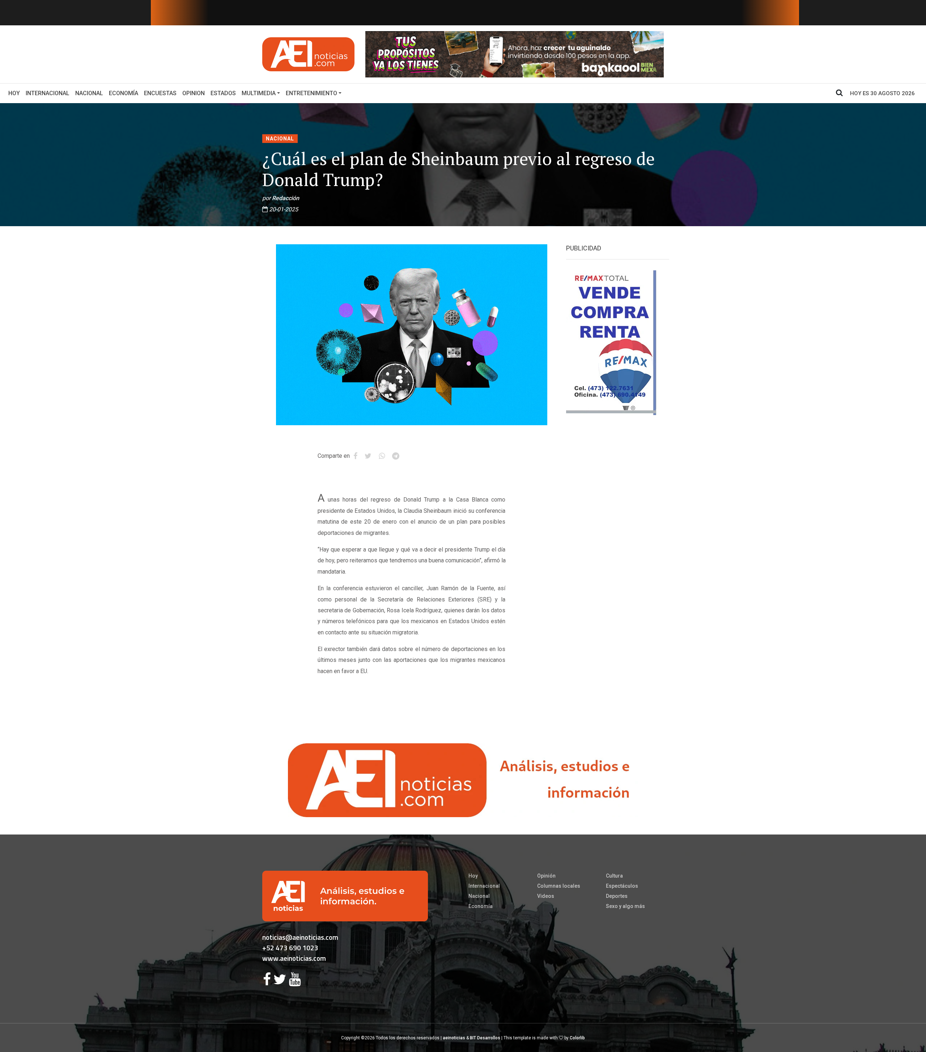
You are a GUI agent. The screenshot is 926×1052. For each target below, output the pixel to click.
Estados (223, 93)
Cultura (614, 876)
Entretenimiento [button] (311, 93)
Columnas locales (558, 886)
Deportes (617, 896)
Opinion (193, 93)
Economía (123, 93)
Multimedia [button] (259, 93)
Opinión (546, 876)
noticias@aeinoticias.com (300, 937)
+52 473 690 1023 (290, 947)
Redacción (285, 198)
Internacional (47, 93)
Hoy (15, 93)
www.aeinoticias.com (294, 958)
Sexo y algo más (625, 906)
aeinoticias (454, 1037)
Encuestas (160, 93)
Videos (545, 896)
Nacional (89, 93)
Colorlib (577, 1037)
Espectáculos (622, 886)
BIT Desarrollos (485, 1037)
